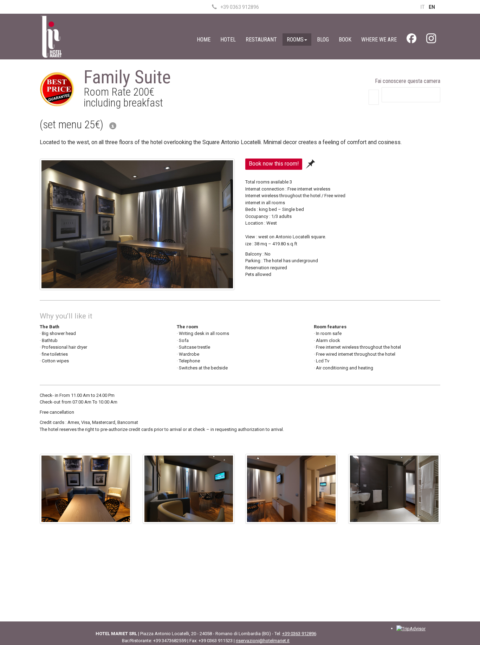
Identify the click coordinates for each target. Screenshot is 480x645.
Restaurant (261, 39)
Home (203, 39)
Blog (323, 39)
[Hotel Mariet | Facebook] (411, 40)
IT (423, 7)
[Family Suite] (137, 225)
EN (432, 7)
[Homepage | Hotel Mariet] (51, 36)
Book (345, 39)
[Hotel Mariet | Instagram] (431, 40)
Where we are (379, 39)
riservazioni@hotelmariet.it (263, 640)
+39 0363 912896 (239, 7)
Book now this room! (274, 164)
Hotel (228, 39)
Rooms (295, 39)
